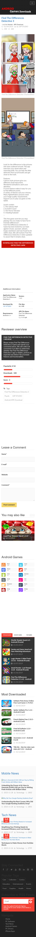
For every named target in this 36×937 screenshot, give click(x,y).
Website (5, 475)
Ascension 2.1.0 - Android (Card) (23, 739)
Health (20, 888)
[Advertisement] (18, 267)
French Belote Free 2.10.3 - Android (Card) (24, 720)
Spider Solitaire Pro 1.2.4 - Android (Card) (23, 711)
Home (28, 888)
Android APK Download (13, 400)
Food (4, 888)
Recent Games (18, 635)
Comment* (6, 485)
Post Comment (9, 505)
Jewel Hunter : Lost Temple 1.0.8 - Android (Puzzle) (21, 669)
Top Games (29, 635)
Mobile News (10, 773)
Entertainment (18, 884)
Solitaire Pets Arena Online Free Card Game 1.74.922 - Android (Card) (24, 703)
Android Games (11, 926)
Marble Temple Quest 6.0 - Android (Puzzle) (21, 641)
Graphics (12, 888)
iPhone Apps (10, 931)
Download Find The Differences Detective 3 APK (18, 244)
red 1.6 (6, 536)
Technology (20, 793)
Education (6, 884)
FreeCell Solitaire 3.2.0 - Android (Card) (22, 730)
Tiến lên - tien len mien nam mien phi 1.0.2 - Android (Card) (24, 749)
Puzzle (7, 396)
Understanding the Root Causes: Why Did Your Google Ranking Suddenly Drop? (17, 802)
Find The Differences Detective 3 (17, 392)
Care (4, 880)
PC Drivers (9, 929)
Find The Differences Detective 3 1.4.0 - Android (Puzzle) (21, 679)
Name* (4, 454)
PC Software (10, 921)
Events (28, 884)
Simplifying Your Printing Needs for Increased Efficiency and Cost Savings (16, 828)
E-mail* (4, 464)
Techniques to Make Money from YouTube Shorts (17, 844)
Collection (12, 880)
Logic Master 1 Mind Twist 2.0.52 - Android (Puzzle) (21, 659)
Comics (21, 880)
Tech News (9, 815)
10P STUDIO (23, 26)
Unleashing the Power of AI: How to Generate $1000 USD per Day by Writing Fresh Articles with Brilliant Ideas (17, 787)
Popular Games (7, 635)
